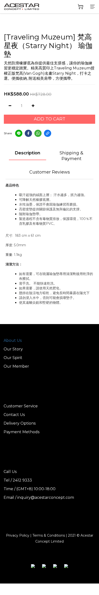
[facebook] (28, 133)
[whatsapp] (38, 133)
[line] (18, 133)
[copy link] (47, 133)
